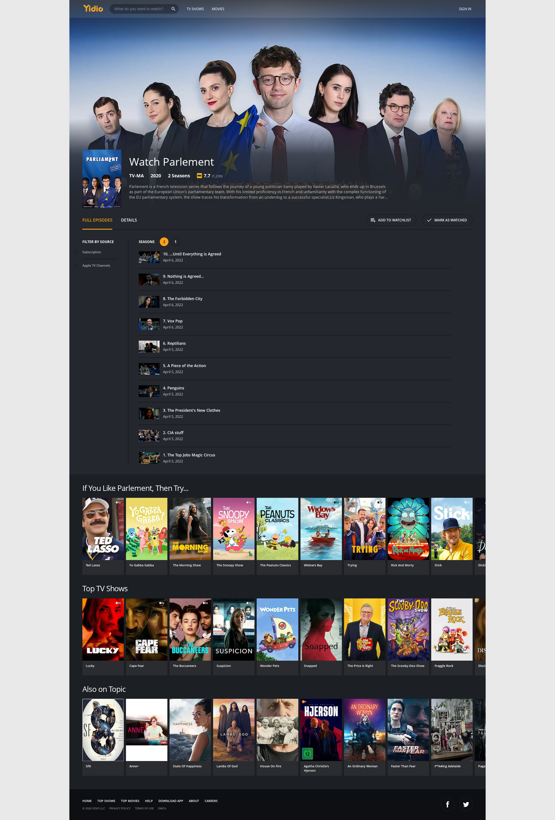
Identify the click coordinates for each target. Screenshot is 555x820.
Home (87, 801)
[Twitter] (466, 804)
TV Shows (195, 9)
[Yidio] (93, 9)
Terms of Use (144, 808)
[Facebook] (447, 804)
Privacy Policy (120, 808)
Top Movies (130, 801)
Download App (170, 801)
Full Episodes (97, 220)
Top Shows (106, 801)
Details (129, 220)
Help (149, 801)
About (194, 801)
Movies (218, 9)
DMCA (162, 808)
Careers (211, 801)
